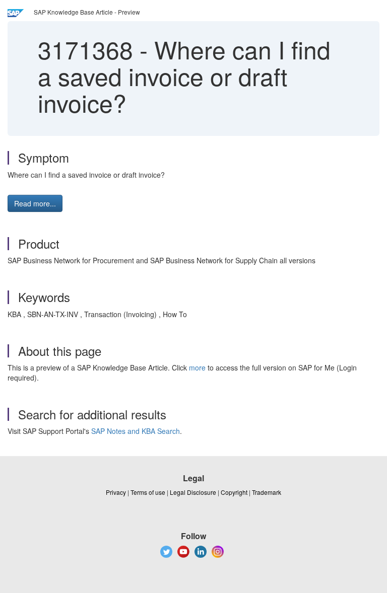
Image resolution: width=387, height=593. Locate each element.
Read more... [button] (35, 203)
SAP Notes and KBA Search (135, 431)
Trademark (266, 492)
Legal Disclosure (193, 492)
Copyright (234, 492)
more (197, 367)
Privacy (116, 492)
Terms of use (148, 492)
